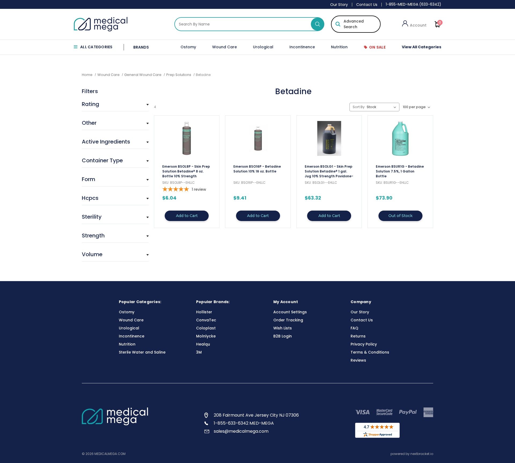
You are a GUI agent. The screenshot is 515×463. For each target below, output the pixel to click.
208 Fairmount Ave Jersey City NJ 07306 (256, 415)
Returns (358, 336)
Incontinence (302, 47)
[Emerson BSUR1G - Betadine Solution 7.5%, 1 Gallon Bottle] (400, 138)
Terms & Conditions (370, 352)
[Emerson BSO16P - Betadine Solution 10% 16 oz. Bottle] (257, 138)
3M (199, 352)
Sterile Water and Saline (142, 352)
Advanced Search (354, 24)
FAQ (354, 328)
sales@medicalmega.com (241, 431)
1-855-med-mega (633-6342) (413, 4)
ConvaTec (206, 320)
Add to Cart (187, 215)
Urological (263, 47)
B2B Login (282, 336)
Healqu (203, 344)
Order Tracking (288, 320)
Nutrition (339, 47)
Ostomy (188, 47)
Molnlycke (206, 336)
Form (88, 179)
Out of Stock (400, 215)
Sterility (92, 217)
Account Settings (290, 312)
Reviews (358, 360)
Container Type (102, 160)
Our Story (339, 4)
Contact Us (366, 4)
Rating (90, 104)
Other (89, 123)
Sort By (359, 106)
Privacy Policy (364, 344)
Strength (93, 235)
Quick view (186, 167)
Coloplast (206, 328)
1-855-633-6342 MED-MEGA (244, 423)
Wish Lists (282, 328)
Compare (185, 176)
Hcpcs (90, 198)
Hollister (204, 312)
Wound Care (224, 47)
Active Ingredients (106, 141)
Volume (92, 254)
